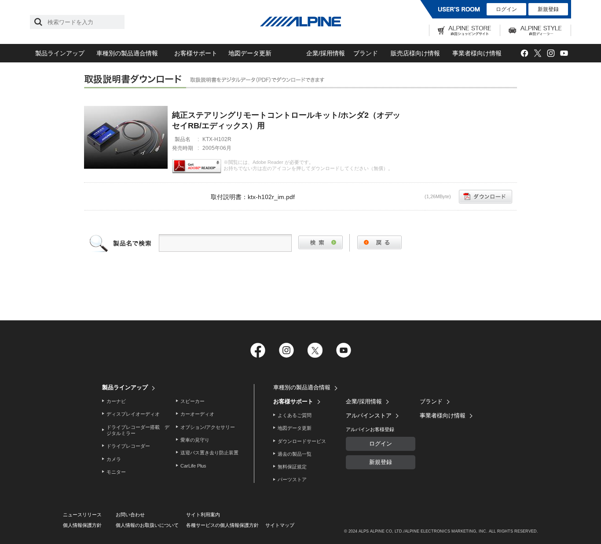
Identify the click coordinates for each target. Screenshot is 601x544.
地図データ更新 (249, 53)
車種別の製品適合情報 (127, 53)
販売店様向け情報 (415, 53)
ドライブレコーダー (128, 446)
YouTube (563, 53)
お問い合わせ (130, 514)
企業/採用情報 (325, 53)
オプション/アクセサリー (207, 427)
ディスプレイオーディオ (133, 414)
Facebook (524, 53)
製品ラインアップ (59, 53)
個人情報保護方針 (82, 525)
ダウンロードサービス (302, 441)
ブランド (365, 53)
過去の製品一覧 (294, 454)
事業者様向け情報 (477, 53)
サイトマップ (279, 525)
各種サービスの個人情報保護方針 (222, 525)
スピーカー (192, 401)
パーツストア (292, 479)
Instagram (550, 53)
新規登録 (548, 9)
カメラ (113, 459)
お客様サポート (195, 53)
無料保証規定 (292, 466)
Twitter (537, 53)
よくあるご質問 (294, 415)
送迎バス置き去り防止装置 (209, 452)
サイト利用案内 (203, 514)
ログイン (506, 9)
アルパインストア (369, 415)
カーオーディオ (197, 414)
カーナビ (116, 401)
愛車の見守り (194, 439)
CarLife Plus (193, 465)
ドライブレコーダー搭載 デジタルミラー (137, 430)
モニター (116, 472)
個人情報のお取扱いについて (147, 525)
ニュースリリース (82, 514)
